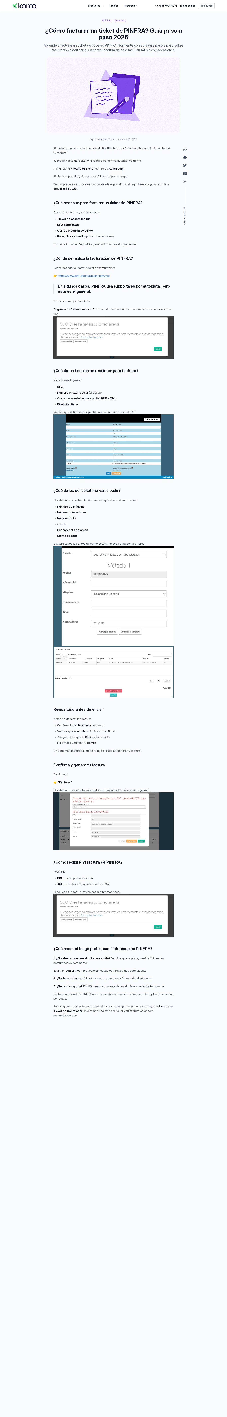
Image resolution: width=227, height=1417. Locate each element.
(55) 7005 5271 (168, 5)
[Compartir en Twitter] (185, 165)
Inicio (108, 20)
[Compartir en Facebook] (185, 157)
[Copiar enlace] (185, 181)
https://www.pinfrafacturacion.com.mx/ (84, 275)
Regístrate (206, 5)
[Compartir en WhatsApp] (185, 149)
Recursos (129, 5)
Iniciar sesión (188, 5)
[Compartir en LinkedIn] (185, 173)
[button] (185, 206)
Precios (114, 5)
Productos (94, 5)
